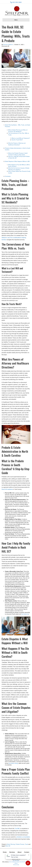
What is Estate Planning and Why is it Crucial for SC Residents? (17, 130)
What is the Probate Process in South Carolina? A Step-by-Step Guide (18, 154)
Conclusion (8, 176)
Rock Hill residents (7, 489)
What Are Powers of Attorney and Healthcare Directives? (17, 143)
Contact (26, 852)
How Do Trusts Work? (17, 140)
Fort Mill (17, 828)
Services (12, 852)
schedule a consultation (23, 837)
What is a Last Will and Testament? (20, 138)
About (19, 852)
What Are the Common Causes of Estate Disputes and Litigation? (18, 168)
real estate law (25, 614)
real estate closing (13, 763)
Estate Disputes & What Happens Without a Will (17, 161)
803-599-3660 (17, 2)
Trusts (26, 844)
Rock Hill (8, 846)
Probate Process (20, 844)
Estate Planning (11, 844)
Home (5, 852)
